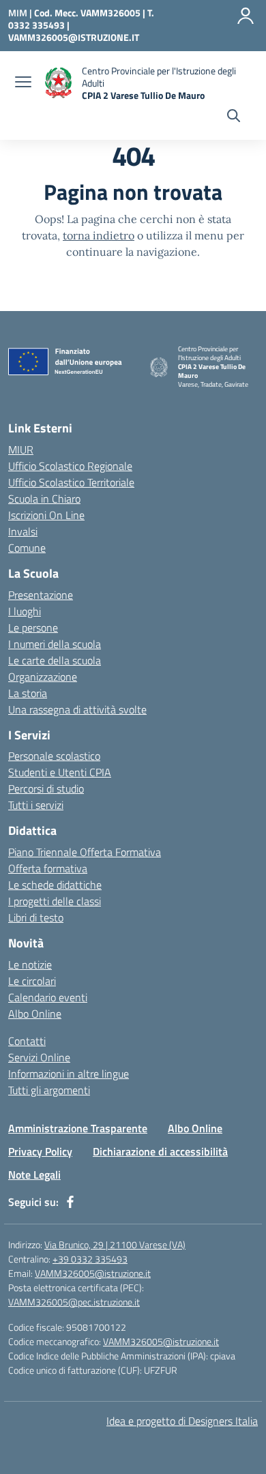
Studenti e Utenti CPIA (59, 772)
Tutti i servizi (35, 805)
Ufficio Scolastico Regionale (70, 466)
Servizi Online (39, 1057)
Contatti (27, 1041)
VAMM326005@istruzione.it (93, 1273)
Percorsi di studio (46, 788)
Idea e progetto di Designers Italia (182, 1421)
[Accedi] (245, 16)
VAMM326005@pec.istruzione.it (74, 1302)
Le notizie (30, 964)
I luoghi (24, 611)
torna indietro (98, 235)
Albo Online (34, 1013)
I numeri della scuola (54, 644)
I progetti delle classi (54, 901)
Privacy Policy (40, 1151)
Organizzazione (42, 676)
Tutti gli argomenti (49, 1090)
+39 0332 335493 (90, 1259)
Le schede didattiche (55, 884)
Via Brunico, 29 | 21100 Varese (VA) (115, 1244)
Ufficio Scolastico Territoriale (71, 482)
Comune (27, 548)
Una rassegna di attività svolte (77, 709)
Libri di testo (35, 917)
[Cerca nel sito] (233, 117)
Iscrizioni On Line (46, 515)
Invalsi (23, 531)
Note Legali (34, 1174)
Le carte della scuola (54, 660)
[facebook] (70, 1202)
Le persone (33, 627)
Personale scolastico (54, 756)
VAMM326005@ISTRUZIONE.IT (73, 37)
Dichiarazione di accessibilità (160, 1151)
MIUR (20, 449)
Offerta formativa (47, 868)
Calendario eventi (47, 997)
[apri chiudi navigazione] (23, 83)
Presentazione (40, 595)
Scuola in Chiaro (44, 498)
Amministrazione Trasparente (77, 1128)
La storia (27, 693)
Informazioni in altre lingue (68, 1073)
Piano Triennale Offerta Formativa (84, 852)
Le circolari (32, 981)
